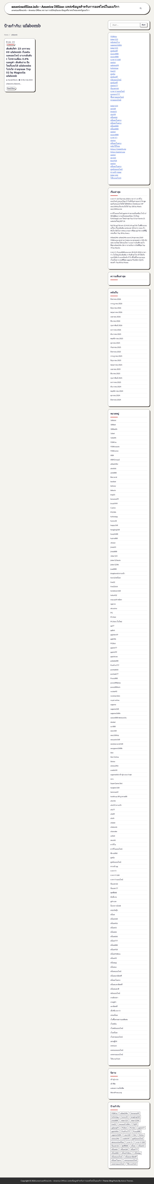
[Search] (140, 8)
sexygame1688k (116, 748)
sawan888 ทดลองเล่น (118, 718)
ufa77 (112, 810)
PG (111, 613)
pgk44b (113, 639)
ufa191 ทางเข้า (116, 805)
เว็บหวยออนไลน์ (116, 1037)
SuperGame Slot (116, 783)
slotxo (113, 140)
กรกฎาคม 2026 (116, 304)
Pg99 (135, 1124)
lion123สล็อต (115, 578)
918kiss (113, 36)
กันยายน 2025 (115, 347)
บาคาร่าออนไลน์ (117, 91)
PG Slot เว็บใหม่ (116, 621)
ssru (112, 779)
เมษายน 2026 (115, 317)
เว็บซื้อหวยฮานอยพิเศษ (119, 1019)
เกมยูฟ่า (113, 1002)
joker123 (114, 39)
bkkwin (113, 490)
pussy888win (115, 687)
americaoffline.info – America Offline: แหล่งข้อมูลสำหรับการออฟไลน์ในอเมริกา (65, 6)
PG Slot (113, 617)
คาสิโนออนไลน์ (116, 849)
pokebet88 (114, 661)
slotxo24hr (114, 766)
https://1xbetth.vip (118, 149)
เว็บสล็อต (113, 1033)
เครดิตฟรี (114, 1006)
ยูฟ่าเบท (113, 901)
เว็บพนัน (113, 1024)
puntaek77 (114, 674)
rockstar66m (115, 696)
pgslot (113, 62)
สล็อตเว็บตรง (115, 120)
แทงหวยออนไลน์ (116, 1054)
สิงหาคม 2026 (115, 299)
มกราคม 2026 (115, 330)
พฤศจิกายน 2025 (116, 338)
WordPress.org (116, 1092)
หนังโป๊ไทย (115, 146)
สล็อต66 (113, 117)
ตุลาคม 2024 (115, 395)
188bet (113, 425)
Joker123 (113, 556)
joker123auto (115, 560)
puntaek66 (114, 670)
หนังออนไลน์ (115, 80)
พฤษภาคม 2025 (116, 365)
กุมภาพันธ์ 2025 (116, 378)
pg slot (113, 158)
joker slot (114, 175)
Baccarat (113, 477)
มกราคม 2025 (115, 382)
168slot (113, 420)
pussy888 (114, 54)
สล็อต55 (113, 928)
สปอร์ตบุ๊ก (114, 910)
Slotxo (112, 761)
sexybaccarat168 (116, 744)
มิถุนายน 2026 (115, 308)
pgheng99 (114, 65)
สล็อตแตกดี (114, 989)
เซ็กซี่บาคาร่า (115, 1011)
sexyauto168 (115, 740)
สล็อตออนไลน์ (115, 971)
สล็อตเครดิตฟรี (116, 976)
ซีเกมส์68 (113, 853)
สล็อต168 (114, 919)
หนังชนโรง (115, 42)
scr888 (113, 726)
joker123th (114, 565)
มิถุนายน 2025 (115, 360)
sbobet (113, 722)
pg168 (113, 108)
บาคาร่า (113, 137)
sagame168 (114, 709)
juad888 (113, 569)
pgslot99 (113, 652)
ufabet (112, 823)
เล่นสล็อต (114, 1015)
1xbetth (113, 438)
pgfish (112, 630)
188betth (113, 429)
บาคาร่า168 (115, 59)
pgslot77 (114, 85)
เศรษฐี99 (113, 1041)
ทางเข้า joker (115, 172)
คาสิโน (113, 844)
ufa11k (113, 801)
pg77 (112, 626)
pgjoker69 (114, 635)
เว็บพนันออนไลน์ (116, 1028)
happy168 (114, 525)
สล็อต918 (114, 949)
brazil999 (114, 503)
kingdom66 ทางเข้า (117, 573)
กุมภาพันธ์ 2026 (116, 325)
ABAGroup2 (115, 460)
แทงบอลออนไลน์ (116, 1050)
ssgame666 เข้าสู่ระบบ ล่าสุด (121, 775)
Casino (113, 508)
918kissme (114, 451)
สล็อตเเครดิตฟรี (116, 984)
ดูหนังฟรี (114, 51)
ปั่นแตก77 (114, 888)
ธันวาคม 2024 (115, 387)
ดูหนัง (112, 74)
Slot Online (114, 757)
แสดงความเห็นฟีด (117, 1088)
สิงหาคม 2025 (115, 352)
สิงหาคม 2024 (115, 400)
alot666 (113, 468)
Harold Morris (13, 80)
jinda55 (113, 111)
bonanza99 (114, 499)
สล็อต (112, 914)
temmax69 (114, 792)
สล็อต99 (113, 958)
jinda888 (113, 551)
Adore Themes (127, 1181)
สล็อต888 (114, 126)
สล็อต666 (114, 936)
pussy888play (115, 683)
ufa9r (112, 818)
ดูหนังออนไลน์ (116, 169)
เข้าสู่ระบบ (114, 1079)
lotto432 (113, 595)
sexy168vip (114, 735)
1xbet (112, 433)
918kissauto (114, 446)
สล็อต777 (114, 941)
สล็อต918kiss (115, 954)
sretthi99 (113, 770)
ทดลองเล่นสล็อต (117, 1142)
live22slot (114, 586)
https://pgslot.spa (117, 152)
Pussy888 (114, 678)
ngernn (113, 604)
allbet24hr (114, 464)
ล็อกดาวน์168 (115, 906)
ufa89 (112, 814)
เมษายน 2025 (115, 369)
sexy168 (113, 731)
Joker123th (135, 1120)
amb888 (113, 473)
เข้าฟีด (113, 1084)
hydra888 (114, 538)
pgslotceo (114, 656)
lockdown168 (115, 591)
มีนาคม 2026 (115, 321)
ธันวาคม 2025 (115, 334)
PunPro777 (114, 665)
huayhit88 (114, 534)
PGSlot (113, 643)
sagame (113, 704)
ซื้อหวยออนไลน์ (117, 97)
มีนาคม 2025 (115, 373)
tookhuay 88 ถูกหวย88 (118, 796)
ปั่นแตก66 (114, 88)
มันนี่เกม (113, 897)
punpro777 (115, 94)
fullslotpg (114, 68)
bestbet (113, 482)
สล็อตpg (113, 963)
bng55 (112, 495)
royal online (114, 700)
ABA (112, 455)
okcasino (113, 608)
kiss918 (113, 160)
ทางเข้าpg (114, 866)
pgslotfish (115, 1131)
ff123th (113, 512)
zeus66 (113, 840)
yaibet (112, 836)
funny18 (113, 521)
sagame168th (116, 45)
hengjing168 (115, 530)
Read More (11, 88)
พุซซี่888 (113, 893)
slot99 (113, 114)
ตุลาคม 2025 (115, 343)
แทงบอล (113, 1046)
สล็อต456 (114, 923)
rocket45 (113, 691)
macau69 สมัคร (116, 600)
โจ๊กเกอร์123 (115, 178)
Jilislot (112, 543)
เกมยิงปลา (114, 998)
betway (113, 486)
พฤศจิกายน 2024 (116, 391)
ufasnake (113, 831)
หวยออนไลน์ (115, 100)
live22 (113, 71)
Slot (111, 753)
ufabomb (10, 44)
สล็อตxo (113, 967)
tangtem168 (114, 788)
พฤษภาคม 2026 (116, 312)
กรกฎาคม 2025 (116, 356)
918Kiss (113, 442)
